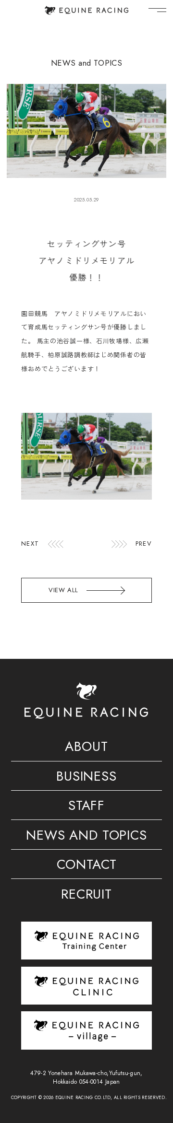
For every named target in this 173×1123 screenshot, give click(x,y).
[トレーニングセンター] (86, 940)
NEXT (29, 544)
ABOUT (86, 748)
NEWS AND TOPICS (86, 836)
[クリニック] (86, 985)
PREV (143, 544)
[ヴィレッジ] (86, 1030)
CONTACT (87, 866)
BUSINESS (86, 777)
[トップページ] (86, 10)
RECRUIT (86, 895)
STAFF (86, 807)
